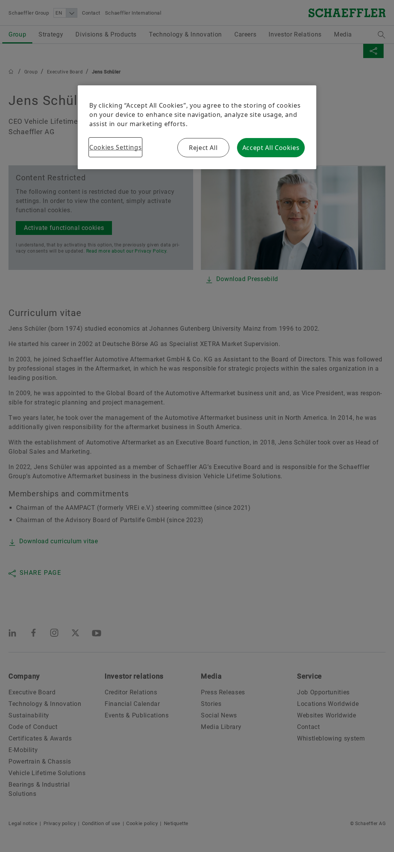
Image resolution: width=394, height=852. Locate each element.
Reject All (203, 147)
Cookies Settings (115, 147)
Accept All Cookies (271, 147)
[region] (197, 127)
